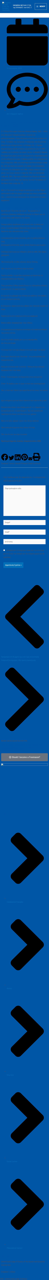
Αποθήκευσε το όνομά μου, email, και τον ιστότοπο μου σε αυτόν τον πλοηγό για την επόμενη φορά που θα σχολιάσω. (23, 553)
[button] (4, 459)
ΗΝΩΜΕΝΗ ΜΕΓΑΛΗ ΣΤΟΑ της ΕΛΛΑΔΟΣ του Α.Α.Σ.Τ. (22, 6)
